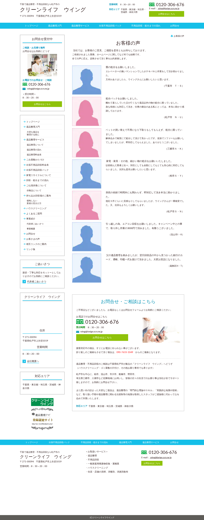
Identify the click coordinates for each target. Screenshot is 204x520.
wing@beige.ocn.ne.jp (168, 8)
